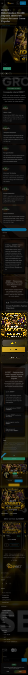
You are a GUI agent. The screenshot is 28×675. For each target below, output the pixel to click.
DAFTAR (13, 349)
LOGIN (13, 343)
